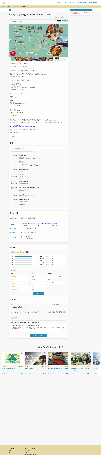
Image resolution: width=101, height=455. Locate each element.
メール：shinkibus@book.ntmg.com (17, 130)
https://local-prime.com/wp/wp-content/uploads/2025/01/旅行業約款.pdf (43, 223)
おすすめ (74, 2)
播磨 (26, 452)
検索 (38, 293)
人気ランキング (67, 2)
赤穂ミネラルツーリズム (30, 454)
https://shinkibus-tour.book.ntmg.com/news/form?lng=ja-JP (22, 126)
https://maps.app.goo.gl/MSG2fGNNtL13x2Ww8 (20, 105)
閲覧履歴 (80, 2)
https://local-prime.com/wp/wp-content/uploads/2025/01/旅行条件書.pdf (43, 225)
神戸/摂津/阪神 (28, 450)
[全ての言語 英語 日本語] (57, 282)
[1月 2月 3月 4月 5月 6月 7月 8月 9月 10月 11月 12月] (52, 276)
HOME (3, 6)
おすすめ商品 (11, 452)
